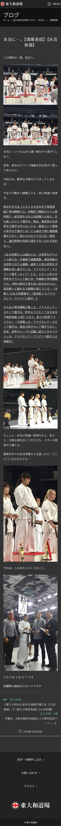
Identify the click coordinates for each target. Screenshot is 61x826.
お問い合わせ (29, 773)
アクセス (29, 786)
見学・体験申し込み (29, 759)
